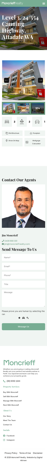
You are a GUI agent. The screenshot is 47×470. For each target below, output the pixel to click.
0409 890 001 (11, 240)
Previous (6, 80)
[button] (44, 3)
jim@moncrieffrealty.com (17, 244)
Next (40, 80)
